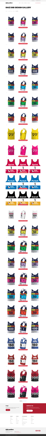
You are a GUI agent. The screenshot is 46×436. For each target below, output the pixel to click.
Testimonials (11, 419)
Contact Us (29, 410)
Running (32, 420)
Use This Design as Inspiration (23, 27)
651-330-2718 (17, 431)
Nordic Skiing (10, 11)
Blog (10, 420)
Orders (16, 419)
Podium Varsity (32, 423)
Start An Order (17, 420)
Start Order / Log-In (38, 0)
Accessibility (11, 423)
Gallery (14, 11)
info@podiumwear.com (18, 432)
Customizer (17, 423)
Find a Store (33, 0)
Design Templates (24, 423)
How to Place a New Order (24, 419)
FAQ (22, 420)
